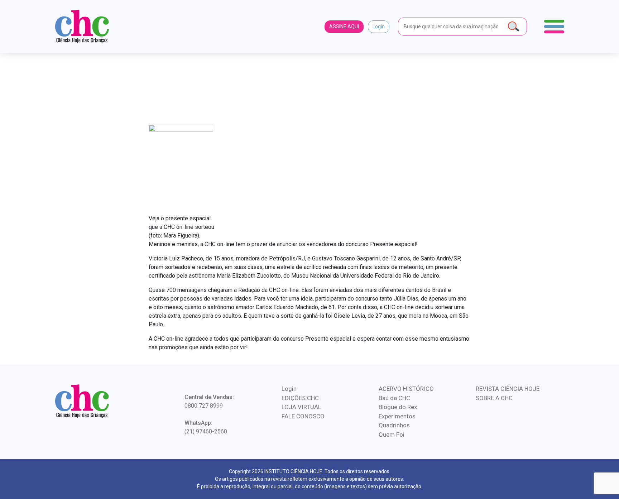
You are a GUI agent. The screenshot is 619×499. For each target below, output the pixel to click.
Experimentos (397, 416)
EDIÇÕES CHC (300, 398)
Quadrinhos (394, 425)
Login (379, 26)
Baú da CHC (394, 398)
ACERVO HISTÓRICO (406, 388)
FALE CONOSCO (303, 416)
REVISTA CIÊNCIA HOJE (507, 388)
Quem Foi (391, 434)
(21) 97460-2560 (205, 431)
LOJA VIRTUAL (301, 407)
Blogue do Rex (398, 407)
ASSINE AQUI (344, 26)
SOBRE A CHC (494, 398)
